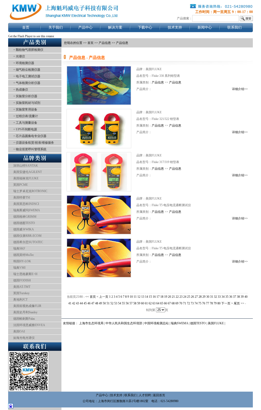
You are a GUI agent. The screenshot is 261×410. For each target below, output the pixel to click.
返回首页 (159, 395)
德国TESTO (198, 323)
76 (203, 303)
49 (100, 303)
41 (69, 303)
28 (200, 297)
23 (180, 297)
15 (150, 297)
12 (138, 297)
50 (104, 303)
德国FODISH (22, 280)
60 (142, 303)
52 (111, 303)
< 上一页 (102, 297)
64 (157, 303)
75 (199, 303)
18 (161, 297)
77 (207, 303)
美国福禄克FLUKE (25, 178)
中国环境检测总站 (156, 323)
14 (146, 297)
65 (161, 303)
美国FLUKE (216, 323)
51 (108, 303)
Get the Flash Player (20, 36)
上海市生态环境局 (91, 323)
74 (196, 303)
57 (131, 303)
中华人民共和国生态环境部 (124, 323)
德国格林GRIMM (24, 216)
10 (131, 297)
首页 (25, 27)
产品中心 (85, 27)
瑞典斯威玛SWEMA (26, 210)
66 (165, 303)
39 (242, 297)
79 (215, 303)
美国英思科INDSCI (26, 204)
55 (123, 303)
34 (223, 297)
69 (176, 303)
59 (138, 303)
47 (92, 303)
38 (238, 297)
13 (142, 297)
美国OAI (19, 331)
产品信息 (105, 43)
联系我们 (234, 27)
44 (81, 303)
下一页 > (227, 303)
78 (211, 303)
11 (135, 297)
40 (245, 297)
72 (188, 303)
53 (115, 303)
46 (88, 303)
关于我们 (55, 27)
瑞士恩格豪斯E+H (25, 274)
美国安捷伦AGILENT (27, 172)
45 (85, 303)
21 (173, 297)
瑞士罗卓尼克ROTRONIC (30, 191)
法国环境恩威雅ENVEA (29, 325)
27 (196, 297)
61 (146, 303)
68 (173, 303)
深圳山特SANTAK (25, 165)
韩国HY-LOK (22, 261)
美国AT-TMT (21, 287)
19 (165, 297)
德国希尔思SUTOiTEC (28, 242)
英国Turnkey (21, 293)
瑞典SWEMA (180, 323)
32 (215, 297)
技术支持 (175, 27)
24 (184, 297)
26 (192, 297)
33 (219, 297)
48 (96, 303)
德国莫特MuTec (23, 255)
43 (77, 303)
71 (184, 303)
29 (203, 297)
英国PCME (20, 185)
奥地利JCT (20, 299)
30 (207, 297)
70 (180, 303)
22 (177, 297)
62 (150, 303)
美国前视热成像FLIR (27, 306)
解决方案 (115, 27)
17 (158, 297)
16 (154, 297)
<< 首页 (91, 297)
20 (169, 297)
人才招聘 (145, 395)
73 (192, 303)
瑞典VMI (19, 267)
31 (211, 297)
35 (226, 297)
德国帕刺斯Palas (24, 318)
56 (127, 303)
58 (134, 303)
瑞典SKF (19, 248)
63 (153, 303)
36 (230, 297)
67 (169, 303)
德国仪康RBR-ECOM (27, 236)
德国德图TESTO (24, 223)
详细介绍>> (240, 89)
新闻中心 (205, 27)
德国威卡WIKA (23, 229)
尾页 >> (239, 303)
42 (73, 303)
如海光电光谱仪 (24, 338)
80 (218, 303)
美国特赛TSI (21, 197)
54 (119, 303)
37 (234, 297)
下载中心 (145, 27)
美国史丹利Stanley (25, 312)
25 (188, 297)
